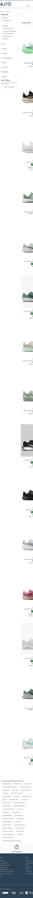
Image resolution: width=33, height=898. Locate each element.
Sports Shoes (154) (9, 28)
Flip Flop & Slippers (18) (10, 31)
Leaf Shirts (20, 834)
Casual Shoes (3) (8, 36)
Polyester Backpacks (7, 821)
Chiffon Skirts (15, 790)
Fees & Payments (3, 867)
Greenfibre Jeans (20, 818)
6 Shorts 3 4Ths (17, 783)
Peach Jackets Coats (19, 828)
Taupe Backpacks (16, 812)
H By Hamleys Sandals (26, 790)
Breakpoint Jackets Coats (8, 818)
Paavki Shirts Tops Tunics (19, 802)
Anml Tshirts (20, 809)
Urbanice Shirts (6, 812)
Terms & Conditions (4, 863)
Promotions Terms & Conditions (7, 871)
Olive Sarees (5, 793)
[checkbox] (10, 20)
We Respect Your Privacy (5, 865)
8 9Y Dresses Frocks (28, 783)
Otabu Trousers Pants (13, 799)
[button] (10, 14)
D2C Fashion (7, 11)
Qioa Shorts (16, 796)
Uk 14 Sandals (17, 821)
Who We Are (2, 860)
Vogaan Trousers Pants (7, 828)
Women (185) (7, 20)
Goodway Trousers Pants (8, 837)
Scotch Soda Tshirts (7, 796)
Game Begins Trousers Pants (19, 806)
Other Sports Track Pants (8, 831)
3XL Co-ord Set (24, 799)
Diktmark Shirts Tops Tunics (17, 793)
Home (1, 11)
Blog (1, 875)
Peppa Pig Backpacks (7, 815)
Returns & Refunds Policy (5, 869)
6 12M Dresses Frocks (26, 796)
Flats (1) (6, 39)
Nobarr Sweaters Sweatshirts (9, 834)
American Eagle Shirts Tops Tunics (10, 787)
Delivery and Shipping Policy (6, 873)
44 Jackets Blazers (6, 806)
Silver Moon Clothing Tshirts (9, 809)
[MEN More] (31, 6)
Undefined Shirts (19, 831)
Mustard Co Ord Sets (7, 825)
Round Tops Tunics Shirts (19, 825)
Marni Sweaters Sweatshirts (26, 787)
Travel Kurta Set (6, 790)
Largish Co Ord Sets (7, 783)
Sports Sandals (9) (8, 33)
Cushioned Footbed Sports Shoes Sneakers (12, 840)
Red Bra (4, 799)
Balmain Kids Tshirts (7, 802)
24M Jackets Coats (19, 815)
